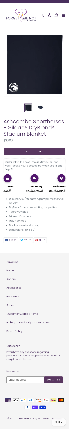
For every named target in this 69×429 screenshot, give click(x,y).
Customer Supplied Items (22, 314)
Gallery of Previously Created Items (28, 322)
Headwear (12, 296)
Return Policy (14, 331)
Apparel (11, 279)
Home (10, 270)
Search (10, 305)
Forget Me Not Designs (28, 418)
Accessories (13, 288)
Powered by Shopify (51, 418)
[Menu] (63, 15)
